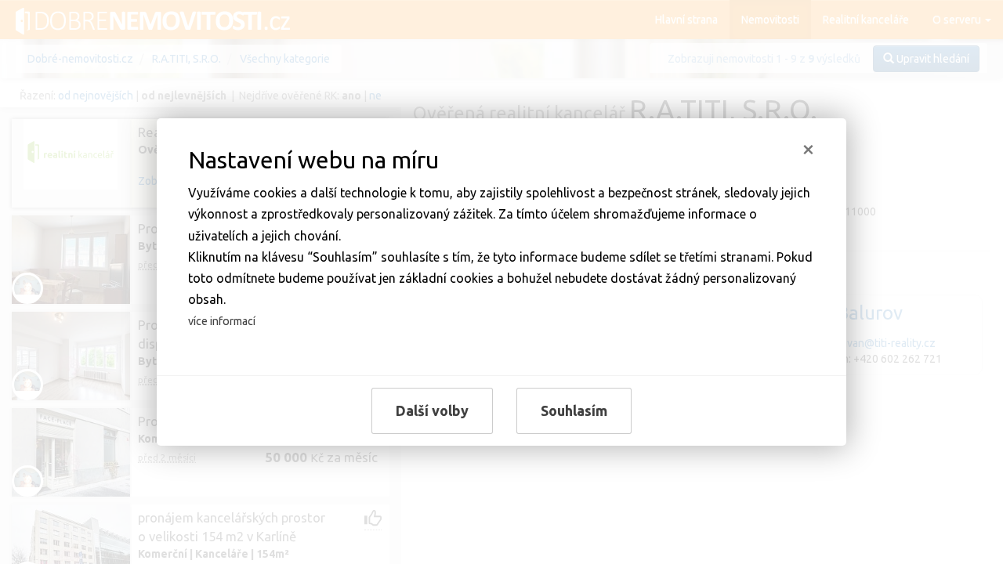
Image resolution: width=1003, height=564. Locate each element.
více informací (221, 321)
